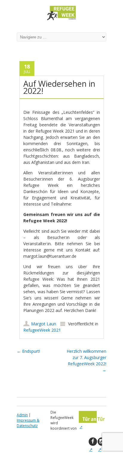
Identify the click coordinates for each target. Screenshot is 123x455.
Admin (22, 414)
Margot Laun (43, 324)
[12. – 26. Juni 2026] (61, 20)
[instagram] (101, 441)
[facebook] (92, 441)
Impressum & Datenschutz (28, 423)
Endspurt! (28, 351)
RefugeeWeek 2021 (42, 330)
